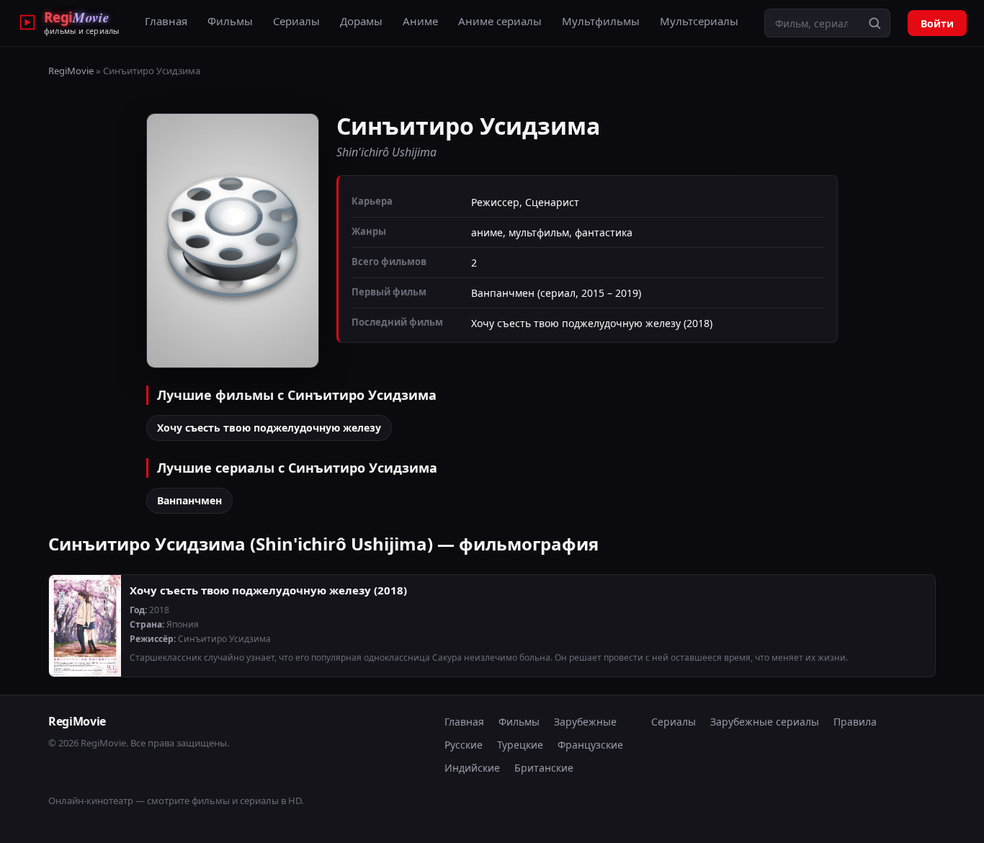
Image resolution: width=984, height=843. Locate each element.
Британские (543, 768)
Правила (855, 721)
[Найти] (874, 23)
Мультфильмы (601, 21)
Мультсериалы (699, 21)
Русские (463, 744)
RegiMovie (71, 70)
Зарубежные (585, 721)
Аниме (420, 21)
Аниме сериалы (500, 21)
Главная (166, 21)
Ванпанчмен (189, 500)
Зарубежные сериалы (764, 721)
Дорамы (361, 21)
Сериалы (296, 21)
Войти (937, 23)
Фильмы (230, 21)
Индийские (472, 768)
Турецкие (520, 744)
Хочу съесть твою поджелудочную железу (269, 427)
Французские (590, 744)
